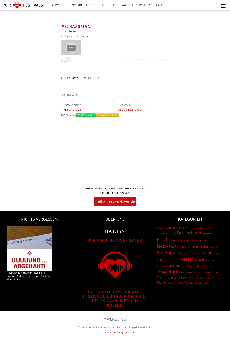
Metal (187, 259)
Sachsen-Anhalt (194, 272)
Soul (217, 272)
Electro (72, 31)
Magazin (217, 253)
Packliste (173, 266)
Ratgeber (208, 266)
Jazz (191, 253)
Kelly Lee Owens (131, 109)
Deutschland (190, 233)
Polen (183, 266)
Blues (208, 227)
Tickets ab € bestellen (107, 115)
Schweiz (206, 272)
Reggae (162, 272)
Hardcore (210, 246)
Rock (173, 271)
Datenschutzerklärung (112, 332)
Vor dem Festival (187, 282)
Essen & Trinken (199, 240)
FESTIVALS (55, 5)
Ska (212, 272)
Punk (199, 265)
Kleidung (197, 253)
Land (208, 252)
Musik (199, 259)
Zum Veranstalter (86, 115)
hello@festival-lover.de (115, 201)
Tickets (175, 278)
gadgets (197, 246)
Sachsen (182, 272)
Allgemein (162, 227)
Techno (163, 277)
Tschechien (173, 283)
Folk (178, 246)
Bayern (193, 228)
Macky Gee (72, 109)
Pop (190, 265)
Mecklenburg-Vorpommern (168, 260)
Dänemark (208, 233)
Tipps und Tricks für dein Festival (98, 5)
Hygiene (184, 253)
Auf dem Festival (178, 228)
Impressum (129, 332)
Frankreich (187, 247)
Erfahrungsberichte (182, 240)
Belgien (201, 228)
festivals (165, 246)
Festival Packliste (147, 5)
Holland (176, 253)
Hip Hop (165, 252)
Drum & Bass (84, 36)
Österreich (202, 282)
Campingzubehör (166, 233)
